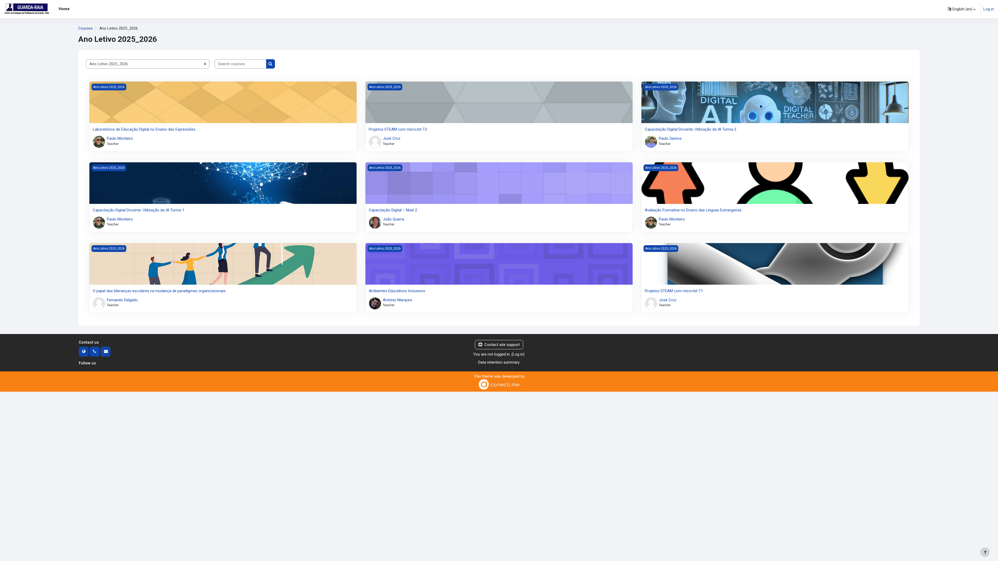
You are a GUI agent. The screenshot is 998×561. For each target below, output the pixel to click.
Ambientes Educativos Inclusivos (397, 291)
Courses (85, 28)
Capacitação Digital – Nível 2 (393, 210)
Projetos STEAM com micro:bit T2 (398, 129)
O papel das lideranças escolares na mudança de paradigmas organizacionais (159, 291)
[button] (961, 9)
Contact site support (502, 344)
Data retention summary (499, 362)
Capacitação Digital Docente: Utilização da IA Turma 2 (690, 129)
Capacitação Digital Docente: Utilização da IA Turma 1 (138, 210)
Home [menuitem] (64, 8)
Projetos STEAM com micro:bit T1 (674, 291)
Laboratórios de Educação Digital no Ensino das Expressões (144, 129)
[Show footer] (985, 552)
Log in (988, 9)
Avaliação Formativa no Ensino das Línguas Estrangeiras (693, 210)
